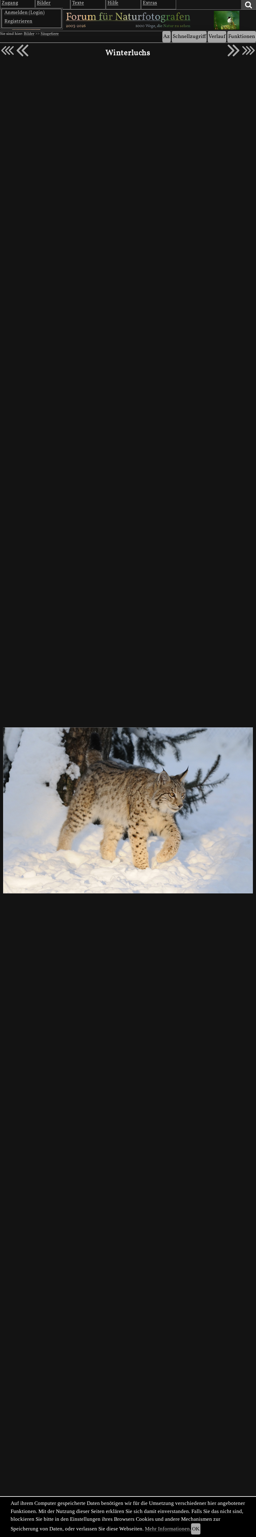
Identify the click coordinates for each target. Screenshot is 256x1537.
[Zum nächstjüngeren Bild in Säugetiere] (22, 50)
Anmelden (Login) (24, 12)
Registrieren (18, 21)
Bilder (29, 34)
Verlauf (217, 36)
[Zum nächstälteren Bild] (248, 50)
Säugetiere (50, 34)
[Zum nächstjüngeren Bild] (7, 50)
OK (195, 1529)
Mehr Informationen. (168, 1529)
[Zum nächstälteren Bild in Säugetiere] (233, 50)
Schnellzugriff (189, 36)
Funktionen (241, 36)
